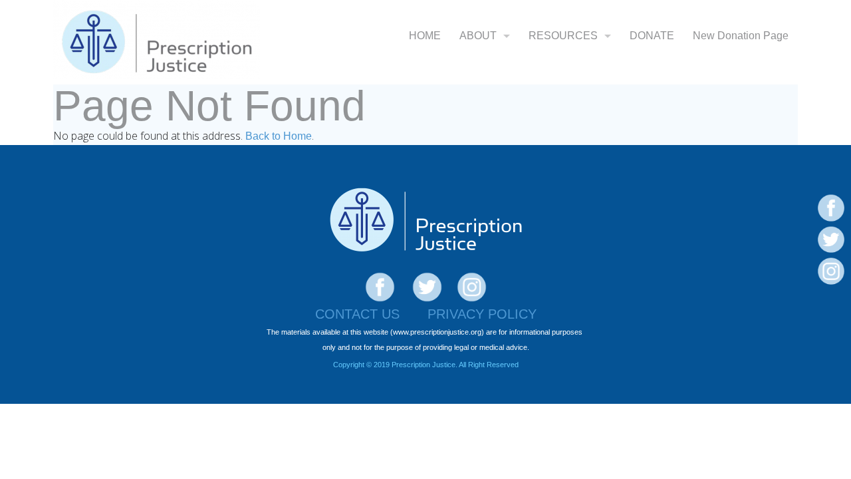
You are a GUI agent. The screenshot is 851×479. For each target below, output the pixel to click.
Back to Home (278, 136)
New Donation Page (741, 35)
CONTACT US (357, 314)
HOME (425, 35)
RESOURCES (563, 35)
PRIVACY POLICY (482, 314)
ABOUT (478, 35)
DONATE (652, 35)
